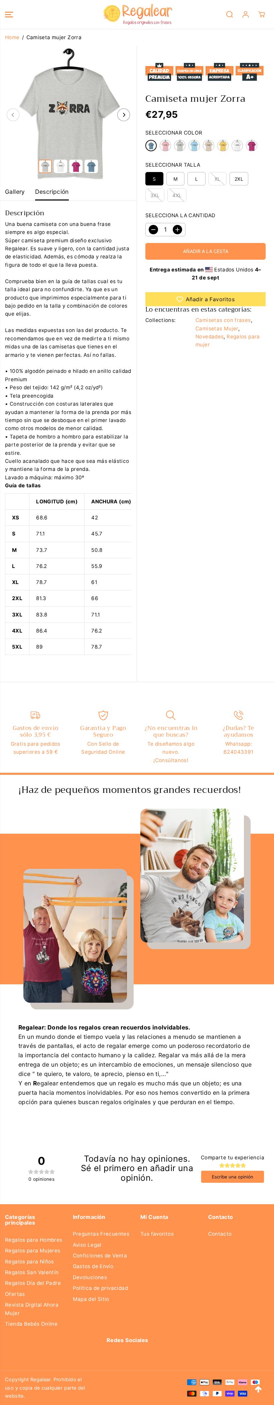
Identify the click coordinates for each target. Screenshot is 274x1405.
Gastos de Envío (93, 1266)
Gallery (15, 191)
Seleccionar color (173, 133)
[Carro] (261, 14)
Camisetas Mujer (216, 328)
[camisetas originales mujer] (68, 114)
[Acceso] (245, 14)
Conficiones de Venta (100, 1255)
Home (12, 37)
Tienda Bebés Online (31, 1324)
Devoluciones (90, 1277)
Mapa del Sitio (91, 1299)
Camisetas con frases (223, 320)
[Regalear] (135, 14)
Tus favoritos (157, 1234)
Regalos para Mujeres (32, 1250)
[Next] (123, 114)
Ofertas (15, 1294)
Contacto (220, 1234)
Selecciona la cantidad (180, 215)
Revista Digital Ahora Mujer (31, 1309)
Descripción (52, 191)
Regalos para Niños (29, 1261)
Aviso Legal (87, 1245)
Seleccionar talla (172, 165)
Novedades (209, 336)
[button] (9, 14)
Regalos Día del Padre (33, 1283)
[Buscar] (229, 14)
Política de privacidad (100, 1288)
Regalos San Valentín (32, 1272)
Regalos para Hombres (33, 1240)
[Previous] (13, 114)
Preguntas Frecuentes (101, 1234)
